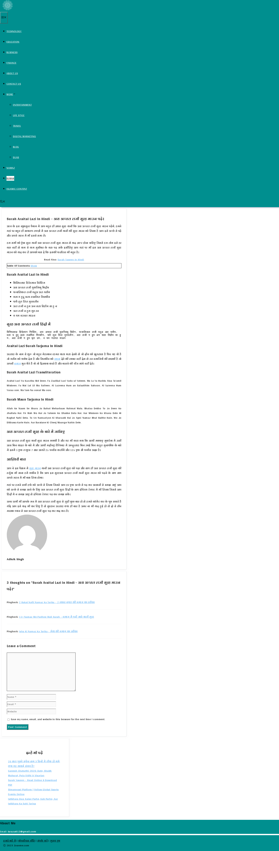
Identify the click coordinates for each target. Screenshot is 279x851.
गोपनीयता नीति (26, 840)
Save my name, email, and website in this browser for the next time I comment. (58, 719)
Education (12, 41)
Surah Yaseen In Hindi (71, 259)
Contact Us (13, 83)
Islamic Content (16, 188)
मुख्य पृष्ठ (55, 840)
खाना (57, 359)
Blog (16, 146)
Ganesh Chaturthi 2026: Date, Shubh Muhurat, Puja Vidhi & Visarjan (30, 773)
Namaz (10, 167)
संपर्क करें (42, 840)
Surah (10, 178)
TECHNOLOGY (14, 31)
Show (34, 265)
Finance (11, 62)
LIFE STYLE (19, 115)
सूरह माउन (35, 468)
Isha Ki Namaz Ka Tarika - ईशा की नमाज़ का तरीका (48, 631)
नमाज (17, 363)
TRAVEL (17, 125)
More (9, 94)
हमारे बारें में (9, 840)
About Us (12, 73)
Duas (16, 157)
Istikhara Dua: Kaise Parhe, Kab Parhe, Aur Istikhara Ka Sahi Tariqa (33, 801)
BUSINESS (11, 52)
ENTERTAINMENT (22, 104)
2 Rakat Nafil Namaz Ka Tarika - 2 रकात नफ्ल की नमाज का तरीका (57, 602)
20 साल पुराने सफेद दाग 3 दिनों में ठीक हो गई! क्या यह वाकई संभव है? (34, 763)
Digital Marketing (24, 136)
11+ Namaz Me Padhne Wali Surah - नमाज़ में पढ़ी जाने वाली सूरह (56, 616)
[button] (2, 202)
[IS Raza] (7, 9)
